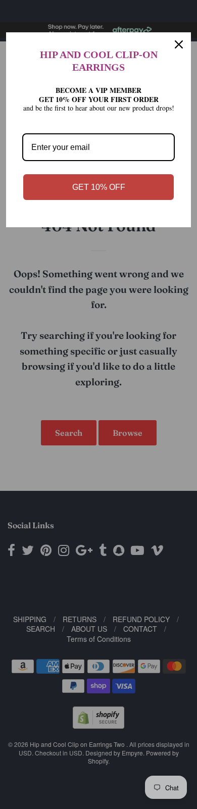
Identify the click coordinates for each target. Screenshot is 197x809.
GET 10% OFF (98, 187)
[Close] (179, 44)
